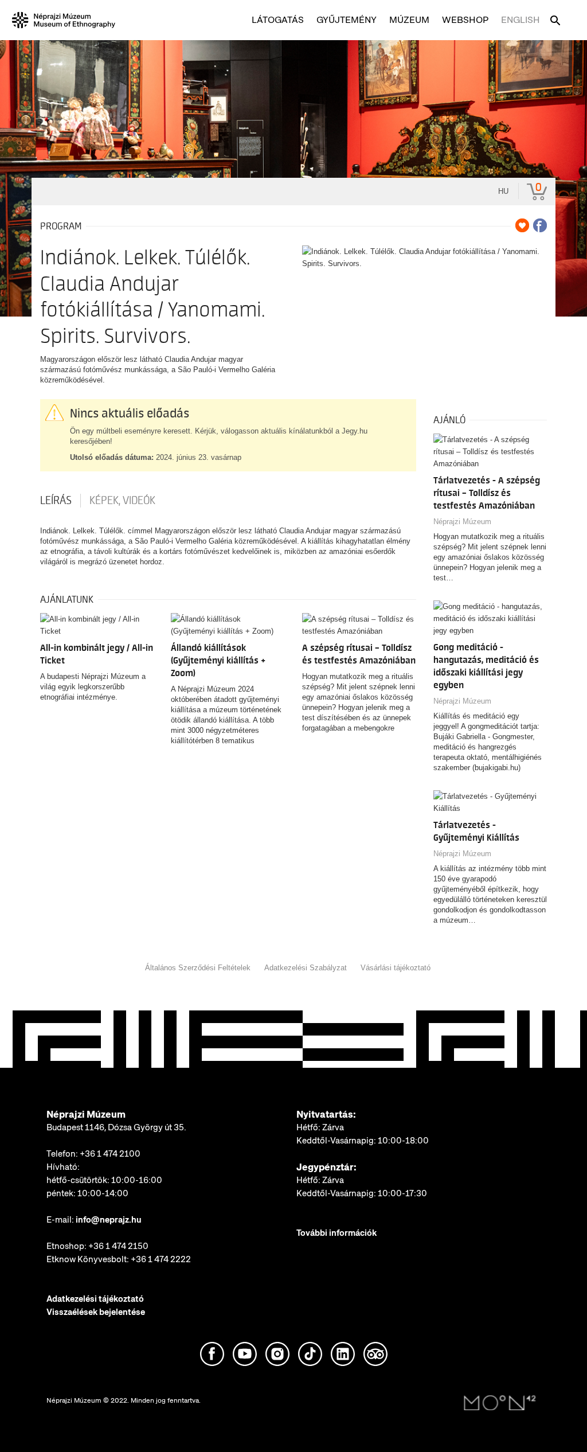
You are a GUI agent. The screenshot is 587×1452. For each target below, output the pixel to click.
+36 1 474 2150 (118, 1246)
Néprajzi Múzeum (462, 521)
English (520, 20)
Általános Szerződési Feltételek (198, 967)
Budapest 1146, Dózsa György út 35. (116, 1127)
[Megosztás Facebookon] (540, 225)
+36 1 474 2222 (161, 1259)
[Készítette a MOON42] (500, 1403)
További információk (336, 1233)
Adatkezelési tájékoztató (95, 1299)
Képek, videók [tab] (122, 500)
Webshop (465, 20)
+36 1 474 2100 (110, 1154)
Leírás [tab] (56, 500)
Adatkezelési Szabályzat (305, 967)
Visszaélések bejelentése (95, 1312)
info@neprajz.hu (109, 1219)
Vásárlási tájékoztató (396, 967)
